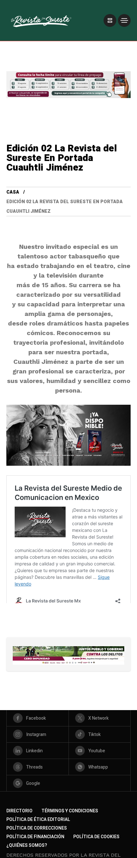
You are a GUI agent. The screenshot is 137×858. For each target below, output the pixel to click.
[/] (110, 20)
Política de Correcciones (36, 828)
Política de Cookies (96, 836)
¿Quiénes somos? (26, 845)
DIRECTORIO (19, 811)
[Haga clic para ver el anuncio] (68, 655)
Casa (12, 192)
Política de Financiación (35, 836)
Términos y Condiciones (69, 811)
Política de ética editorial (38, 819)
